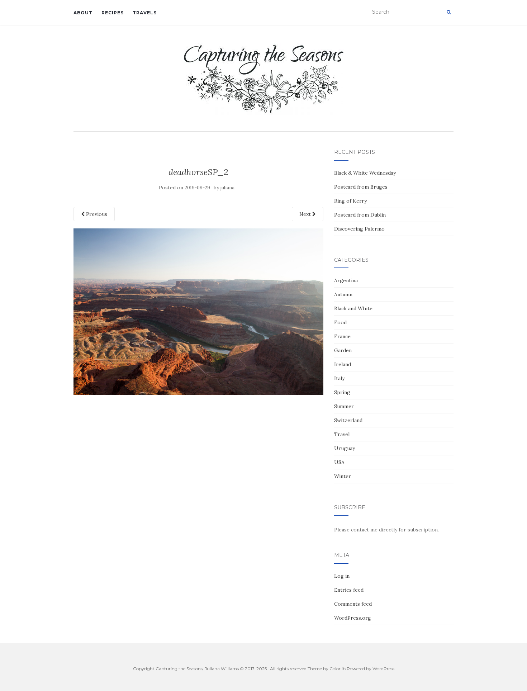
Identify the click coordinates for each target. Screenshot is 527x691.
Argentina (346, 280)
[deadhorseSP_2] (198, 311)
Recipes (112, 12)
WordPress (383, 668)
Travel (342, 434)
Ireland (342, 364)
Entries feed (349, 590)
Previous (96, 214)
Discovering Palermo (359, 229)
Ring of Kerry (350, 201)
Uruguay (344, 448)
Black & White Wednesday (365, 173)
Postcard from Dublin (360, 215)
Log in (342, 576)
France (342, 336)
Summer (344, 406)
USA (339, 462)
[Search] (449, 12)
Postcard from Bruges (361, 187)
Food (340, 322)
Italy (339, 378)
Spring (342, 392)
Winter (342, 476)
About (82, 12)
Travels (145, 12)
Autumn (343, 294)
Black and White (353, 308)
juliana (227, 188)
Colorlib (337, 668)
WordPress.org (352, 618)
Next (305, 214)
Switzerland (348, 420)
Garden (343, 350)
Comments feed (353, 604)
